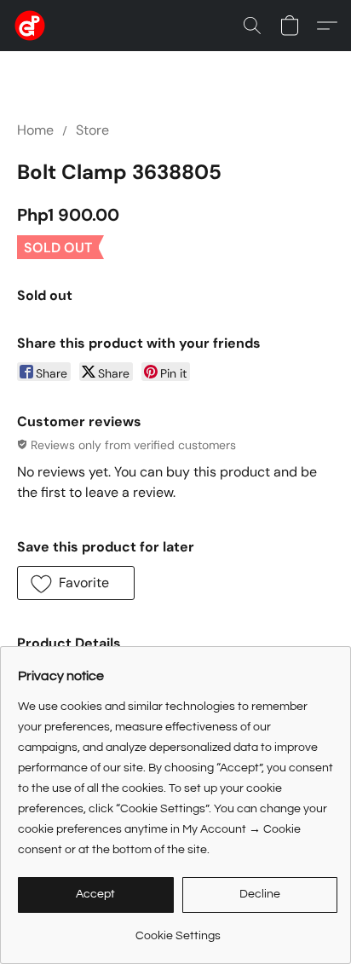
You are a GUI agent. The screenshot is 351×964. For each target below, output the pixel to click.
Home (35, 130)
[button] (31, 25)
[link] (177, 929)
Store (92, 130)
